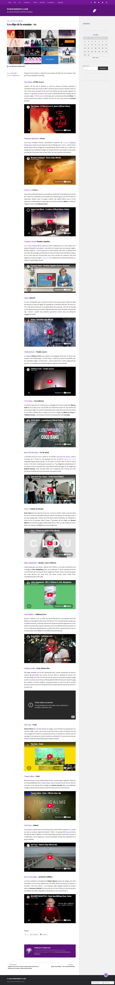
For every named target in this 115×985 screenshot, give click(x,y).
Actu (15, 2)
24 (92, 51)
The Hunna (28, 82)
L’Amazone (66, 143)
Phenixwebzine (86, 23)
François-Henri (30, 241)
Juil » (97, 57)
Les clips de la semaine (15, 21)
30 (88, 55)
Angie (26, 298)
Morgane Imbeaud (31, 138)
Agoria (26, 190)
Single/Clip (60, 2)
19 (99, 48)
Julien (30, 563)
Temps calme (29, 776)
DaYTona (27, 825)
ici (67, 891)
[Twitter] (98, 2)
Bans (28, 401)
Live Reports (50, 2)
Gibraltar (45, 258)
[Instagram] (94, 2)
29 (85, 55)
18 (95, 48)
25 (95, 51)
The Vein (27, 725)
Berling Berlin (29, 668)
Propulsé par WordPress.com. (16, 981)
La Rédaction (15, 75)
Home (9, 2)
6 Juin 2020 (13, 73)
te (29, 352)
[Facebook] (91, 2)
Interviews (42, 2)
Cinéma (35, 2)
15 (85, 48)
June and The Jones (31, 452)
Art (19, 2)
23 (88, 51)
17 (92, 48)
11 (95, 45)
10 (92, 45)
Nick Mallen (28, 614)
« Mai (93, 57)
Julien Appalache (29, 567)
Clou (26, 509)
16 (88, 48)
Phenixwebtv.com (17, 9)
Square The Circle (69, 459)
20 (102, 48)
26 (99, 51)
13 (102, 45)
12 (99, 45)
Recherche (86, 66)
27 (102, 51)
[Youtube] (102, 2)
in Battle (30, 877)
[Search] (106, 2)
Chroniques (27, 2)
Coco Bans (33, 407)
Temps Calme (45, 783)
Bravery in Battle (68, 883)
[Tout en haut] (106, 975)
